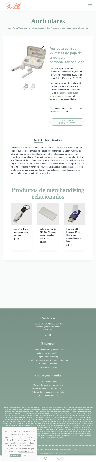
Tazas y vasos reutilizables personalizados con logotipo (37, 435)
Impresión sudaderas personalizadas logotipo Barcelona (42, 423)
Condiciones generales (46, 453)
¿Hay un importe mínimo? (48, 395)
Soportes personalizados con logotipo (52, 437)
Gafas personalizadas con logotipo (70, 413)
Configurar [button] (26, 455)
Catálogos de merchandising (48, 353)
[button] (43, 47)
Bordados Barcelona (63, 411)
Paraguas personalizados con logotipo (63, 431)
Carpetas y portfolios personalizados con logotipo (18, 413)
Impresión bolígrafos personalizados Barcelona (63, 415)
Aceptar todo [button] (15, 455)
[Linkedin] (46, 335)
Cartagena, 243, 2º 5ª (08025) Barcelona (48, 324)
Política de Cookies (62, 453)
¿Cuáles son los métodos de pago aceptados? (48, 392)
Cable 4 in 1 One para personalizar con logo (21, 232)
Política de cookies (26, 451)
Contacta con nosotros (48, 364)
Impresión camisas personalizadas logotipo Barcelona (43, 417)
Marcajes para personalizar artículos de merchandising (48, 360)
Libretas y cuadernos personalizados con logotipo (46, 427)
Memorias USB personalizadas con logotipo (59, 429)
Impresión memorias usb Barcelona (21, 421)
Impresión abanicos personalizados (38, 415)
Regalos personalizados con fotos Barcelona (70, 433)
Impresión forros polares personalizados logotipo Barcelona (29, 425)
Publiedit (76, 449)
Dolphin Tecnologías (51, 449)
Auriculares (48, 21)
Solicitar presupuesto (67, 122)
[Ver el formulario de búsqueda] (45, 459)
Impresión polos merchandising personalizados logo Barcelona (52, 421)
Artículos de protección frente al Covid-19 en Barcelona (51, 407)
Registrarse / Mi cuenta (48, 367)
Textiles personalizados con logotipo (66, 435)
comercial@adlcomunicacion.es (48, 327)
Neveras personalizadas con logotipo (40, 431)
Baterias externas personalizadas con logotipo (44, 409)
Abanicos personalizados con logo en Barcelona (18, 407)
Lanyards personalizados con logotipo (74, 427)
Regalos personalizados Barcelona (45, 433)
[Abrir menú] (90, 6)
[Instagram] (50, 335)
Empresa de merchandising (48, 357)
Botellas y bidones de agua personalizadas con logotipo (39, 411)
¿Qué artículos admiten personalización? (48, 385)
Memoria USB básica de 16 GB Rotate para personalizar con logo (73, 235)
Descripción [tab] (38, 140)
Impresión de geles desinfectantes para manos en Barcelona (67, 425)
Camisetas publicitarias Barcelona (81, 411)
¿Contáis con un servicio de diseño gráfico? (48, 388)
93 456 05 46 (48, 329)
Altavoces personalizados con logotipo (17, 409)
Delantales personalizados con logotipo (47, 413)
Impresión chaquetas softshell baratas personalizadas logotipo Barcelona (34, 419)
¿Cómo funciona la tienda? (48, 381)
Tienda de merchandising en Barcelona (48, 350)
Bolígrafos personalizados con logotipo (71, 409)
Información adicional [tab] (53, 140)
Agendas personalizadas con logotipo (80, 407)
